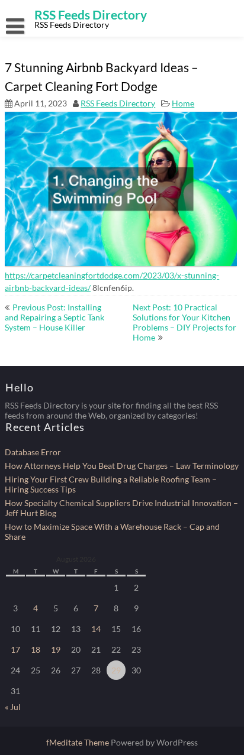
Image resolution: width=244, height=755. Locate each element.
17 (15, 649)
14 (96, 629)
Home (183, 103)
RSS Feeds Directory (118, 103)
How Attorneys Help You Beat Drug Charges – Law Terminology (122, 466)
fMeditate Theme (78, 742)
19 (55, 649)
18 (35, 649)
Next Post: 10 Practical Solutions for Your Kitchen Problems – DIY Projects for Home (184, 322)
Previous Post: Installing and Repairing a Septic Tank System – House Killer (54, 317)
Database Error (33, 452)
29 (116, 670)
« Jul (13, 707)
